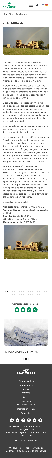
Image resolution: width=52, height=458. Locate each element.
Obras (12, 14)
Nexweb (42, 451)
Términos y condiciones (26, 440)
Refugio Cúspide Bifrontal (21, 351)
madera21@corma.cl (21, 432)
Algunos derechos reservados (26, 448)
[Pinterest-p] (40, 420)
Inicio (5, 14)
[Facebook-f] (23, 420)
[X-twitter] (17, 420)
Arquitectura (21, 14)
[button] (31, 5)
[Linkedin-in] (12, 420)
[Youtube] (34, 420)
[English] (43, 5)
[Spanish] (47, 5)
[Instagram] (29, 420)
